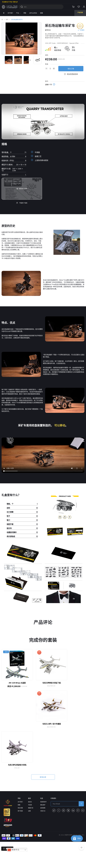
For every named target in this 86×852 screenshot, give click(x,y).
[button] (30, 60)
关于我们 (20, 802)
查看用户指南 (23, 188)
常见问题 (20, 808)
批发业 (30, 802)
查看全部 (43, 777)
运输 (29, 811)
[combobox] (41, 6)
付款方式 (42, 811)
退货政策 (42, 808)
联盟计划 (30, 808)
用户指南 (20, 811)
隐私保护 (42, 805)
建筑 (7, 19)
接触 (19, 805)
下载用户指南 (23, 203)
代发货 (30, 805)
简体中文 (15, 850)
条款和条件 (43, 802)
